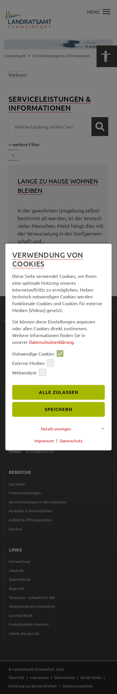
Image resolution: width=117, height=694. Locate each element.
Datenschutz (71, 440)
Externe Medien (28, 363)
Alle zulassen (58, 392)
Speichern (58, 409)
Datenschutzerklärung (51, 342)
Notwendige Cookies (33, 353)
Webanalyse (24, 372)
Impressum (44, 440)
